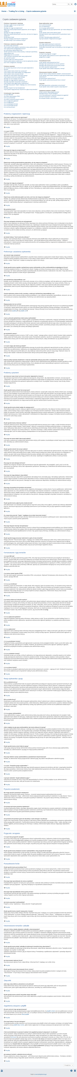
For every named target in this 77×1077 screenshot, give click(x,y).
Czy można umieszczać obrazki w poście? (14, 99)
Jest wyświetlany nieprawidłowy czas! (13, 50)
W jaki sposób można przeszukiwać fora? (49, 62)
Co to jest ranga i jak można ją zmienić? (13, 59)
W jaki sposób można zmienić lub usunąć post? (15, 71)
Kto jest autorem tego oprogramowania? (49, 92)
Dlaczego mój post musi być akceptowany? (14, 88)
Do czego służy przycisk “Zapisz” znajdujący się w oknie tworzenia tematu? (20, 85)
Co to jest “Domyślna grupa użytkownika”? (49, 37)
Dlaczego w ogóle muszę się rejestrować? (14, 25)
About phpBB (25, 1014)
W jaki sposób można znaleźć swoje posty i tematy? (52, 68)
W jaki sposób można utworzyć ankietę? (14, 74)
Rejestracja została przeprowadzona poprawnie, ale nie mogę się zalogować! (20, 30)
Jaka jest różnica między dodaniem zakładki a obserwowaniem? (55, 73)
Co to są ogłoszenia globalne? (11, 101)
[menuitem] (75, 4)
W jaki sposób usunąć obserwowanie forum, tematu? (52, 80)
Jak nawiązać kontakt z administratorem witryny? (51, 98)
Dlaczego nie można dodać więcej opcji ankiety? (15, 75)
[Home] (7, 4)
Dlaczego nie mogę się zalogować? (12, 32)
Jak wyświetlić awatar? (9, 58)
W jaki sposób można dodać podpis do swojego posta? (17, 72)
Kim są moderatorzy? (44, 26)
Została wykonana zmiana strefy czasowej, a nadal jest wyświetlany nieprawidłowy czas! (20, 52)
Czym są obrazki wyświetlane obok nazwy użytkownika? (18, 56)
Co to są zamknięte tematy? (11, 105)
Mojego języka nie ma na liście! (11, 55)
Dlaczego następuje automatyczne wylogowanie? (16, 38)
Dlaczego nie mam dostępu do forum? (13, 78)
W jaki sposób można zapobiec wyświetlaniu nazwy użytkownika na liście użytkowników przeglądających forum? (20, 47)
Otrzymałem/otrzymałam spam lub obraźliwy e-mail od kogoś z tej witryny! (55, 47)
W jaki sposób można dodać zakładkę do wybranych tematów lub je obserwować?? (56, 76)
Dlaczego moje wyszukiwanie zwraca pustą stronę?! (52, 65)
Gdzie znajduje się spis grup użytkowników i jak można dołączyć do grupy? (55, 30)
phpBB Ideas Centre (18, 1025)
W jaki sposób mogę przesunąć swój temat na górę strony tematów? (20, 89)
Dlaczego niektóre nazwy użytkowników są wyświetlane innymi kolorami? (54, 34)
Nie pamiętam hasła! (9, 37)
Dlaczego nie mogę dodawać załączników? (14, 80)
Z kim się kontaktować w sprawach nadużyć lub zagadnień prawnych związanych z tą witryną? (53, 95)
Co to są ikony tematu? (9, 107)
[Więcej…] (75, 11)
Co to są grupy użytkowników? (46, 28)
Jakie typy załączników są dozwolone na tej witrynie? (52, 85)
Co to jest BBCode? (8, 94)
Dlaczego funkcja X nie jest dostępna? (48, 93)
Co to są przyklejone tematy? (11, 104)
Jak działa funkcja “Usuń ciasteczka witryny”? (15, 40)
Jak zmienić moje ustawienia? (11, 45)
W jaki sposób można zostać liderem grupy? (50, 32)
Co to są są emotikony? (9, 97)
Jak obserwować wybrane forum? (47, 78)
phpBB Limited (51, 1011)
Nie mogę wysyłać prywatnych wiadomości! (50, 44)
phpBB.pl (14, 311)
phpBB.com (23, 311)
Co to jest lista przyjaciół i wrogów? (47, 54)
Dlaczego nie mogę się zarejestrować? (13, 28)
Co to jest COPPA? (8, 26)
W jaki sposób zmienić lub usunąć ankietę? (14, 77)
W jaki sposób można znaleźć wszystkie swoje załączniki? (53, 86)
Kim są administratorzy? (45, 25)
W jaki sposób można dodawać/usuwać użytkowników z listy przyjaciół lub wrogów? (54, 56)
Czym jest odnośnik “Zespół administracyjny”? (50, 38)
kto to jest (13, 1037)
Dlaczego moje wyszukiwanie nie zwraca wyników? (51, 64)
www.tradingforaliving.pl (41, 1074)
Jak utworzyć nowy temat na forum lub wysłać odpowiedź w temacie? (19, 68)
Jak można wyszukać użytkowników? (48, 67)
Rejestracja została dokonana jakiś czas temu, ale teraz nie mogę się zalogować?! (20, 34)
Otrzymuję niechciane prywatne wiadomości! (50, 45)
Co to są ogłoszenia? (9, 102)
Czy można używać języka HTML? (12, 96)
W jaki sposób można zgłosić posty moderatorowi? (16, 83)
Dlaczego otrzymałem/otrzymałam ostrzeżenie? (15, 81)
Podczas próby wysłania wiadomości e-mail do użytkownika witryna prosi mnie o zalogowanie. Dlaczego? (20, 61)
